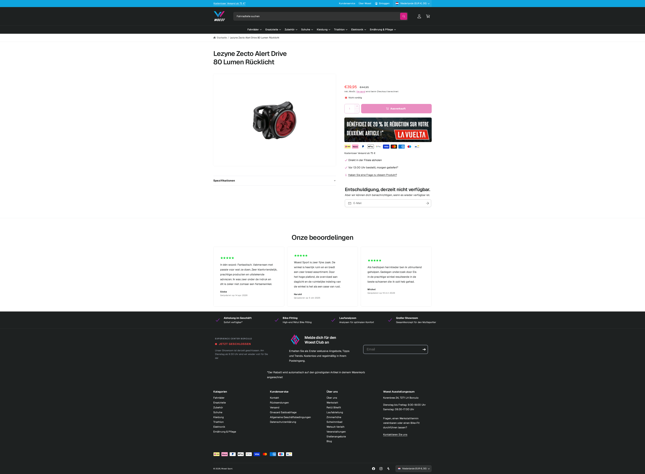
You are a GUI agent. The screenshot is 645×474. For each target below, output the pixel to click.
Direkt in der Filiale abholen (365, 160)
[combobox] (320, 16)
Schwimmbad (334, 421)
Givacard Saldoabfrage (283, 412)
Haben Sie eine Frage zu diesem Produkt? (372, 174)
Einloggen (384, 3)
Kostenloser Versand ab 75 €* (229, 5)
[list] (322, 276)
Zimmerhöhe (334, 417)
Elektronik (219, 426)
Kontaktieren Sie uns (395, 434)
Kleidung (218, 417)
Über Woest (365, 3)
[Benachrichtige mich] (427, 203)
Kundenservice (347, 3)
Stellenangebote (336, 436)
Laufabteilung (335, 412)
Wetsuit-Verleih (336, 426)
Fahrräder (219, 397)
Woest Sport (226, 468)
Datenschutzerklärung (283, 421)
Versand (360, 91)
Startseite (222, 37)
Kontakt (274, 397)
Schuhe (217, 412)
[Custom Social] (388, 468)
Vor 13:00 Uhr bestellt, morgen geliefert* (373, 167)
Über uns (332, 397)
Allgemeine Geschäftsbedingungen (290, 417)
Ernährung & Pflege (224, 431)
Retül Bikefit (334, 407)
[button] (428, 16)
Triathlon (218, 421)
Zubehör (218, 407)
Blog (329, 441)
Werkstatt (332, 402)
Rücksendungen (279, 402)
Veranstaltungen (336, 431)
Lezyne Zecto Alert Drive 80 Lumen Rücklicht (254, 37)
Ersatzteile (219, 402)
